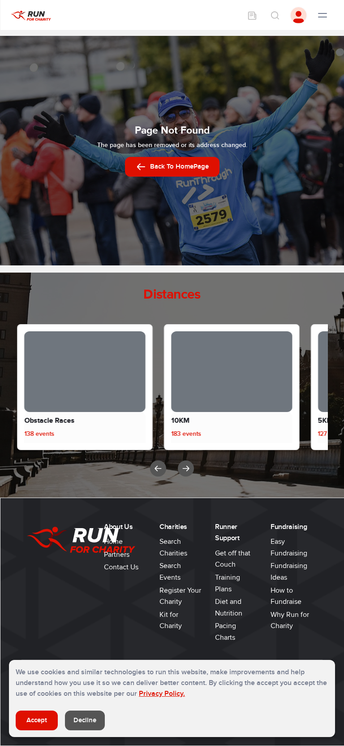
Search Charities (173, 547)
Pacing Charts (225, 631)
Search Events (170, 571)
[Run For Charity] (31, 15)
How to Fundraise (286, 596)
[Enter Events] (252, 15)
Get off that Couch (232, 559)
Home (113, 541)
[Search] (274, 15)
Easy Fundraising (289, 547)
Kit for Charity (170, 620)
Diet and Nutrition (228, 607)
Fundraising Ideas (289, 571)
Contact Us (121, 567)
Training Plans (227, 583)
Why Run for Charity (290, 620)
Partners (116, 554)
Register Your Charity (180, 596)
